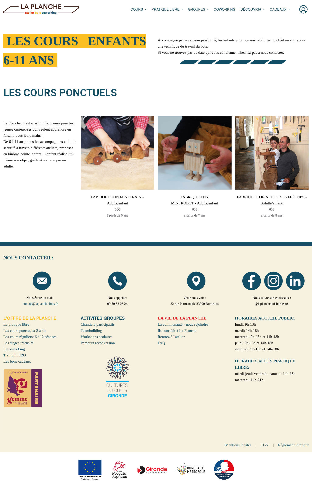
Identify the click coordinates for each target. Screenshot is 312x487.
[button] (138, 9)
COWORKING (224, 9)
